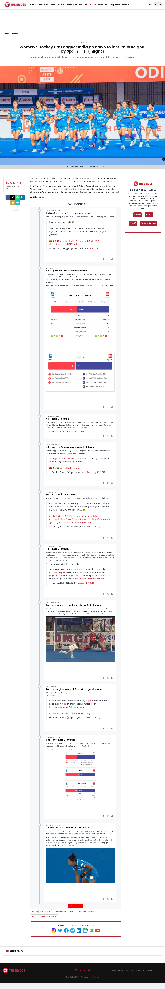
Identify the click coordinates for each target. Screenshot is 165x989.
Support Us (43, 5)
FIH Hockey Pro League (85, 911)
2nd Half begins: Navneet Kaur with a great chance (74, 689)
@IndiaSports (104, 519)
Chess (52, 5)
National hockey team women (44, 916)
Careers (150, 970)
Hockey (92, 5)
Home (33, 5)
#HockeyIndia (56, 519)
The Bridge (79, 925)
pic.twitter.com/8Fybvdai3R (77, 522)
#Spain (89, 700)
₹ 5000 (137, 214)
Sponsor (149, 196)
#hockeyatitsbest (91, 516)
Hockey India (45, 911)
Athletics (83, 5)
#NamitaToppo (66, 458)
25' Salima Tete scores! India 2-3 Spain (68, 827)
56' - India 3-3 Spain (57, 418)
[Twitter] (12, 197)
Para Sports (103, 5)
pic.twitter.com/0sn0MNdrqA (90, 578)
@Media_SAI (55, 522)
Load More (75, 906)
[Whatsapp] (17, 197)
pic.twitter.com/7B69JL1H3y (75, 713)
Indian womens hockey (63, 911)
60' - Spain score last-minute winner (66, 270)
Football (61, 5)
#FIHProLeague (78, 241)
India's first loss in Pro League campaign (68, 213)
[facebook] (7, 197)
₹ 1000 (133, 223)
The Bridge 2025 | (73, 977)
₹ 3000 (149, 214)
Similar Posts (16, 951)
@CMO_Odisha (71, 519)
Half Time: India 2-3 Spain (60, 739)
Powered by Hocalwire (90, 977)
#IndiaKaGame (56, 516)
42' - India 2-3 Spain (57, 548)
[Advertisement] (82, 23)
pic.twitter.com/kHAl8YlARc (63, 244)
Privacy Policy (117, 970)
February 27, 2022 (93, 248)
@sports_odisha (88, 519)
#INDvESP (93, 241)
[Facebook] (103, 259)
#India (63, 704)
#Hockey (64, 241)
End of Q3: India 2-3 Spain (60, 494)
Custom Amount (148, 223)
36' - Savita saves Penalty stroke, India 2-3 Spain (73, 605)
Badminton (72, 5)
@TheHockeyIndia (69, 468)
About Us (129, 970)
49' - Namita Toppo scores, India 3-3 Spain (70, 447)
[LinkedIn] (22, 197)
